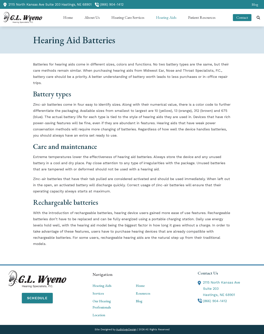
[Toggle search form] (258, 17)
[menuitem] (254, 4)
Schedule (37, 298)
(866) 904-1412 (111, 4)
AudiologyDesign (126, 329)
